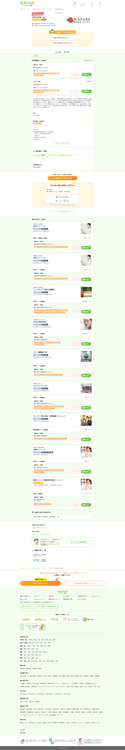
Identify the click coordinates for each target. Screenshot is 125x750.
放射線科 (95, 712)
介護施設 (81, 683)
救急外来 (39, 676)
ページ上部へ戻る (62, 211)
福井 (41, 643)
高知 (36, 658)
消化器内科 (48, 709)
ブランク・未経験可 (84, 722)
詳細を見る (86, 74)
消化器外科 (23, 712)
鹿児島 (52, 661)
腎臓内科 (68, 709)
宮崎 (48, 661)
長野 (49, 643)
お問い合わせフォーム (30, 606)
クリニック (58, 683)
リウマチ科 (23, 715)
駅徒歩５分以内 (47, 722)
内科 (35, 709)
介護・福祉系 (62, 676)
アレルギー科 (45, 715)
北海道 (30, 639)
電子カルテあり (96, 722)
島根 (36, 655)
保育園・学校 (78, 676)
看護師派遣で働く (68, 599)
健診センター (83, 686)
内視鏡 (91, 676)
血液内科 (62, 709)
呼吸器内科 (41, 709)
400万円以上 (32, 694)
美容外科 (22, 709)
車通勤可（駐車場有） (45, 534)
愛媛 (32, 658)
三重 (36, 649)
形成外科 (43, 712)
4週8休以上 (32, 722)
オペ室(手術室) (32, 676)
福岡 (28, 661)
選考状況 (51, 596)
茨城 (41, 646)
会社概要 (22, 730)
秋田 (46, 639)
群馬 (49, 646)
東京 (25, 646)
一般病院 (22, 683)
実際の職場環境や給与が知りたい (63, 43)
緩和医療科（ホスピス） (56, 715)
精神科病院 (51, 683)
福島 (54, 639)
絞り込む (36, 55)
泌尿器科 (77, 712)
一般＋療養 (36, 683)
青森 (35, 639)
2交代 (21, 701)
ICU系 (45, 676)
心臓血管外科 (95, 709)
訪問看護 (54, 676)
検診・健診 (70, 676)
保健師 (34, 668)
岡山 (29, 655)
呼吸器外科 (87, 709)
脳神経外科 (30, 712)
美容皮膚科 (29, 709)
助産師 (39, 668)
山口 (40, 655)
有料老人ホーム (35, 686)
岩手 (39, 639)
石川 (37, 643)
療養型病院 (43, 683)
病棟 (21, 676)
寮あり (68, 722)
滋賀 (36, 652)
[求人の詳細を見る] (62, 237)
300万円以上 (23, 694)
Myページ (37, 596)
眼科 (60, 712)
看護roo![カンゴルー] (25, 9)
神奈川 (29, 646)
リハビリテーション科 (33, 715)
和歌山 (45, 652)
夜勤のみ (37, 701)
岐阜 (29, 649)
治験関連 (97, 676)
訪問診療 (86, 676)
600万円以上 (49, 694)
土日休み (39, 722)
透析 (49, 676)
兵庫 (32, 652)
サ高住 (68, 686)
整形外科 (37, 712)
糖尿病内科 (76, 709)
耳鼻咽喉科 (66, 712)
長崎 (36, 661)
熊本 (40, 661)
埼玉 (34, 646)
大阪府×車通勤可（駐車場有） (39, 527)
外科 (81, 709)
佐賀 (32, 661)
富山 (34, 643)
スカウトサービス (39, 599)
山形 (50, 639)
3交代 (26, 701)
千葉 (37, 646)
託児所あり (75, 722)
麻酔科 (101, 712)
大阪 (25, 652)
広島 (25, 655)
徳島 (25, 658)
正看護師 (22, 668)
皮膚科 (72, 712)
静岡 (32, 649)
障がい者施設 (74, 686)
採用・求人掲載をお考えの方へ (51, 606)
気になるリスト (96, 596)
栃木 (45, 646)
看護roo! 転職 (36, 9)
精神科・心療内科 (86, 712)
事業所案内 (23, 733)
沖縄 (57, 661)
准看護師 (28, 668)
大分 (44, 661)
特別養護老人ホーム (90, 683)
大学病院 (28, 683)
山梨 (45, 643)
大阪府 (44, 9)
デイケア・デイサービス (48, 686)
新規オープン (35, 534)
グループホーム (60, 686)
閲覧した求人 (23, 599)
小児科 (49, 712)
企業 (98, 686)
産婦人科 (55, 712)
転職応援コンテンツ (54, 599)
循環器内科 (56, 709)
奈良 (40, 652)
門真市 (50, 9)
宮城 (42, 639)
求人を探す (66, 596)
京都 (29, 652)
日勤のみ (31, 701)
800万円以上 (67, 694)
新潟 (30, 643)
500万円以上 (41, 694)
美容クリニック (67, 683)
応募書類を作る (82, 596)
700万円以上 (58, 694)
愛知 (25, 649)
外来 (25, 676)
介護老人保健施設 (25, 686)
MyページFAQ (81, 599)
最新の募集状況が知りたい (61, 38)
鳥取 (32, 655)
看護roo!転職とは (25, 596)
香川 (29, 658)
